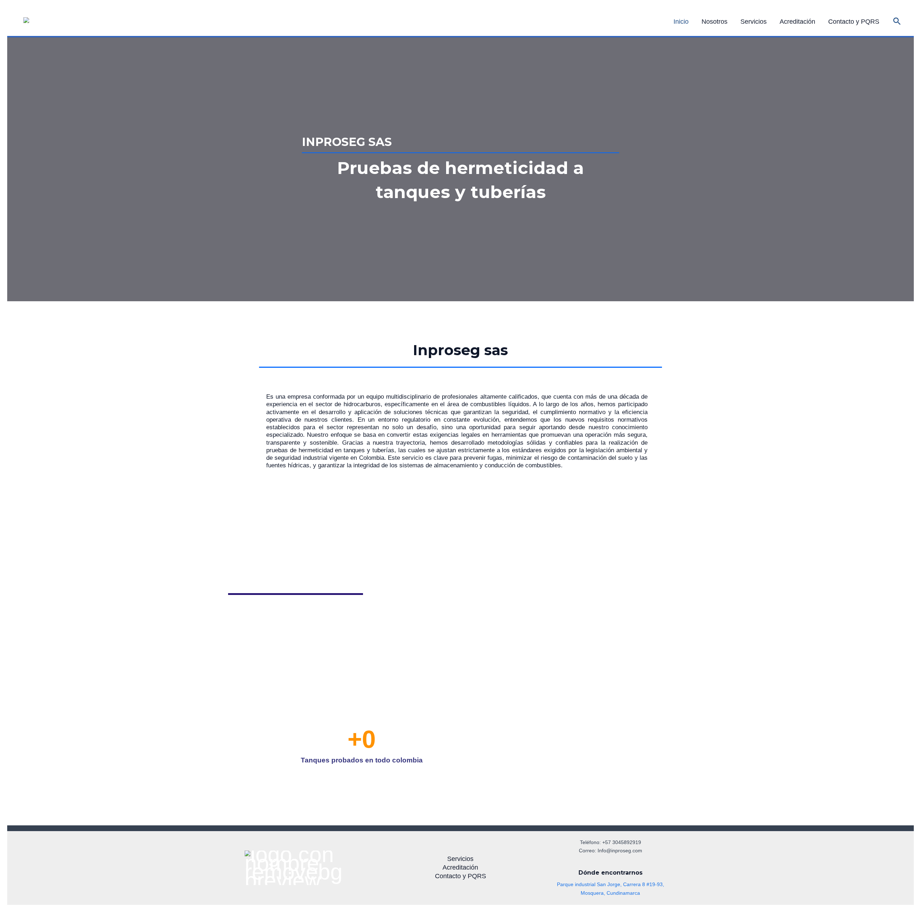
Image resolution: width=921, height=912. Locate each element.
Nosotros (714, 21)
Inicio (681, 21)
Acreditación (797, 21)
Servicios (753, 21)
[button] (897, 21)
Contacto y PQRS (853, 21)
